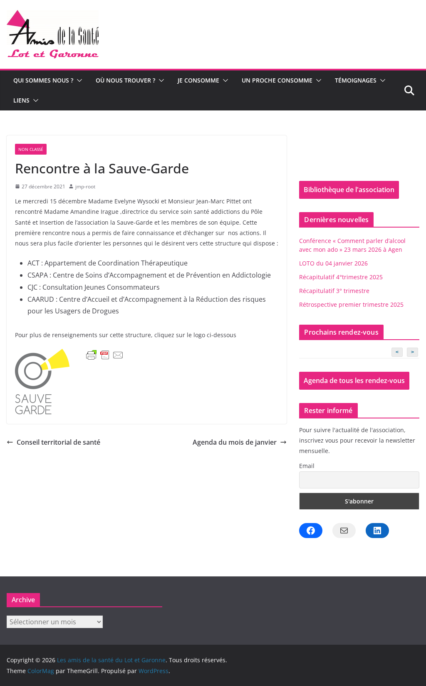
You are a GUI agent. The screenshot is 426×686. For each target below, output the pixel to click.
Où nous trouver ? (125, 80)
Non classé (30, 149)
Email (307, 466)
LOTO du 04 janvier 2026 (333, 263)
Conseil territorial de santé (58, 442)
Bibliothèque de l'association (349, 189)
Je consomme (198, 80)
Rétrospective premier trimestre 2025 (351, 304)
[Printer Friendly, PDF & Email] (105, 355)
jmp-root (85, 186)
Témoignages (355, 80)
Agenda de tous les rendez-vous (354, 380)
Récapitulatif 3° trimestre (334, 291)
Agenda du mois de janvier (235, 442)
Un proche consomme (277, 80)
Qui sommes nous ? (43, 80)
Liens (21, 100)
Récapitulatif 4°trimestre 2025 (341, 277)
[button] (77, 80)
